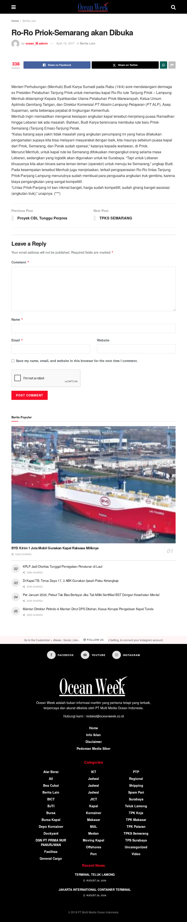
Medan (93, 833)
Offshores (93, 847)
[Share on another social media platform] (172, 65)
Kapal (93, 806)
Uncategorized (136, 847)
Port (93, 854)
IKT (93, 771)
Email (17, 340)
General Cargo (51, 858)
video (136, 854)
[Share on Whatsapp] (163, 65)
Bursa (50, 812)
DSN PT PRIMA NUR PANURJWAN (51, 842)
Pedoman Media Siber (93, 748)
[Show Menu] (13, 7)
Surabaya (136, 799)
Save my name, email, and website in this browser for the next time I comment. (77, 360)
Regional (136, 778)
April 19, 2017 (65, 43)
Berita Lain (29, 21)
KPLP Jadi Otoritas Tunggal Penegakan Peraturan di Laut (62, 566)
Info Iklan (93, 734)
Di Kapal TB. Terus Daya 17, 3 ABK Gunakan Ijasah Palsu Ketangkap (71, 580)
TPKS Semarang (136, 833)
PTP (136, 771)
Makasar (93, 819)
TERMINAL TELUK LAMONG (95, 874)
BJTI (51, 806)
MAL (93, 826)
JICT (93, 799)
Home (15, 21)
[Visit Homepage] (93, 6)
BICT (51, 799)
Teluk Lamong (136, 806)
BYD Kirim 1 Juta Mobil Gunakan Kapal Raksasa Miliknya (55, 547)
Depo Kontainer (51, 826)
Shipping (136, 785)
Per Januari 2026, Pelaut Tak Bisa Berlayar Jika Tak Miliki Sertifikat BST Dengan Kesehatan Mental (91, 594)
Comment (20, 262)
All (51, 778)
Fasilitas (50, 851)
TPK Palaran (136, 826)
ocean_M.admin (37, 43)
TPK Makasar (136, 819)
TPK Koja (136, 812)
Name (17, 319)
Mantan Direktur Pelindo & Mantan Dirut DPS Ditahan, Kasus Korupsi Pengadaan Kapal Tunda (88, 609)
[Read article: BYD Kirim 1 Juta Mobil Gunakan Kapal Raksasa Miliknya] (93, 485)
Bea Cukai (51, 785)
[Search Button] (173, 7)
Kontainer (93, 812)
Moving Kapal (93, 840)
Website (103, 340)
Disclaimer (94, 741)
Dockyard (51, 833)
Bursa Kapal (51, 819)
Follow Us (95, 640)
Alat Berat (51, 771)
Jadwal (93, 778)
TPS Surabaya (136, 840)
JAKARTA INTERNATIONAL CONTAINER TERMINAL (95, 889)
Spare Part (136, 792)
